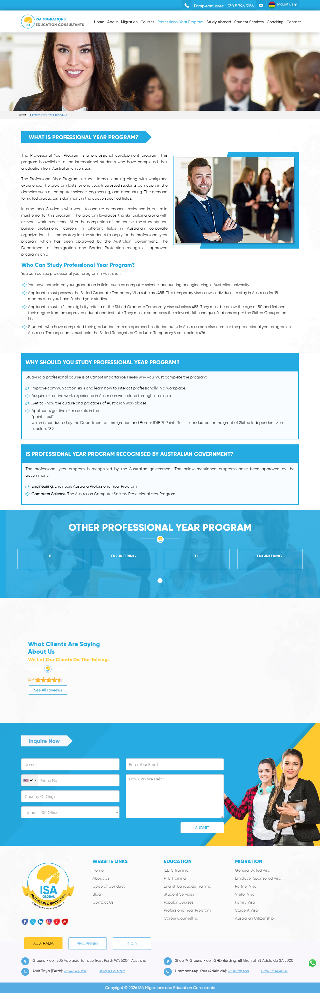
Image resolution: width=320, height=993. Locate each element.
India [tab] (132, 943)
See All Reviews (48, 690)
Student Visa (246, 910)
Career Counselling (181, 918)
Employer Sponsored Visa (258, 878)
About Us (100, 878)
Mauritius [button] (284, 4)
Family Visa (245, 902)
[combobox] (30, 781)
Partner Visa (245, 886)
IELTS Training (176, 870)
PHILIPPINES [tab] (87, 943)
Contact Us (103, 902)
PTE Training (175, 878)
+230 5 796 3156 (239, 5)
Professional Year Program (187, 910)
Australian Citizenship (254, 918)
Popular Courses (178, 902)
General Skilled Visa (252, 870)
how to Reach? (112, 971)
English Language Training (187, 886)
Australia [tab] (43, 943)
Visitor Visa (244, 894)
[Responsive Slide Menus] (53, 20)
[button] (160, 580)
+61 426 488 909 (75, 971)
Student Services (179, 894)
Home (22, 115)
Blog (96, 894)
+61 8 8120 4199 (238, 971)
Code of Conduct (108, 886)
